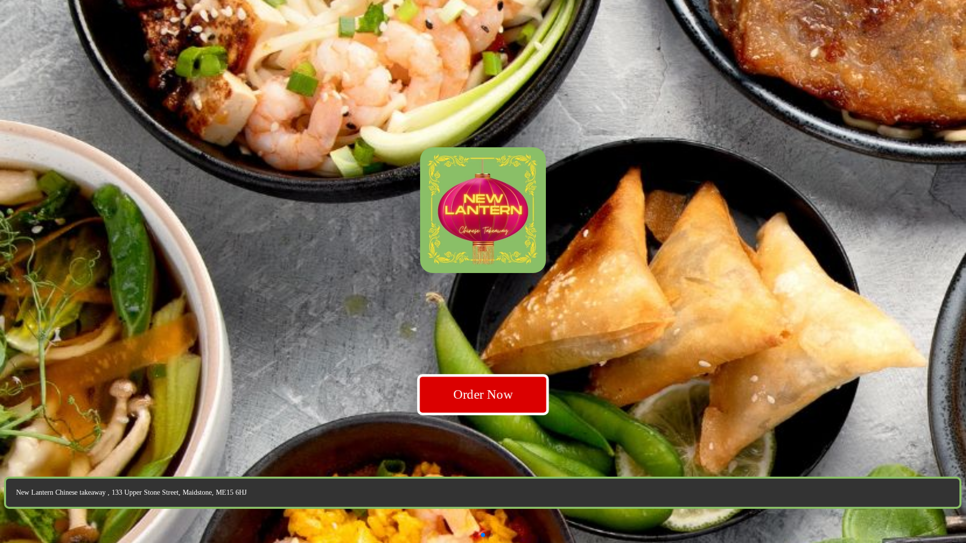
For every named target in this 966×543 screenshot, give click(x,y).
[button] (475, 535)
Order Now (483, 394)
